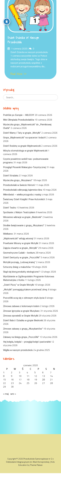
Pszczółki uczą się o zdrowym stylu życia (23, 298)
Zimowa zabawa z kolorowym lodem (21, 306)
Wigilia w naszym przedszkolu (18, 350)
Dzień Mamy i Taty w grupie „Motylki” (22, 132)
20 (43, 379)
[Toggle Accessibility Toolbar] (6, 21)
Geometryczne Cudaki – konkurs (19, 252)
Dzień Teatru (9, 207)
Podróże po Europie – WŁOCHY (18, 115)
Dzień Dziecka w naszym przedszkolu (23, 40)
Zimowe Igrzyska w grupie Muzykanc (21, 311)
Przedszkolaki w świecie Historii (19, 185)
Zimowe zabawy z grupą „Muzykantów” (23, 328)
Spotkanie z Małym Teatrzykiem (19, 212)
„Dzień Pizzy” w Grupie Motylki (18, 284)
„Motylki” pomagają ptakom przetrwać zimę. (25, 289)
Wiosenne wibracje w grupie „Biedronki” (22, 217)
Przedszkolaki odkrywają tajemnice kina (22, 189)
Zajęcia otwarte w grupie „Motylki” (20, 248)
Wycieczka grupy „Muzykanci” (17, 180)
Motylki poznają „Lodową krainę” (19, 262)
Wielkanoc (8, 233)
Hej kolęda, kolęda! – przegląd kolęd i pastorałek (27, 341)
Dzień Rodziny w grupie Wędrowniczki (22, 146)
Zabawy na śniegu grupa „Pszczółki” (21, 337)
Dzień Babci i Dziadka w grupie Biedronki (23, 320)
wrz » (13, 394)
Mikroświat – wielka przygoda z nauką (22, 194)
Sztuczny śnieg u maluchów (17, 267)
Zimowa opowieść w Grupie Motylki (20, 315)
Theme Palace (36, 464)
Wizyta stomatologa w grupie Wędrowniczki (25, 150)
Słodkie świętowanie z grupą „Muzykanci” (23, 225)
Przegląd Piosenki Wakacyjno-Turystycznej (24, 167)
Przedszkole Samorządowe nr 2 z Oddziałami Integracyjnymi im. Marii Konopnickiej (30, 460)
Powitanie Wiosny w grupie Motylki (20, 243)
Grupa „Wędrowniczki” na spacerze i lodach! (24, 137)
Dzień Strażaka (10, 175)
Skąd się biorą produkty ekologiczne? (21, 271)
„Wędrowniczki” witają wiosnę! (18, 238)
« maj (6, 394)
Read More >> (19, 74)
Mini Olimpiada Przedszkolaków (18, 119)
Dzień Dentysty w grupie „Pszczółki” (21, 257)
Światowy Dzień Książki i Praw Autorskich (24, 199)
